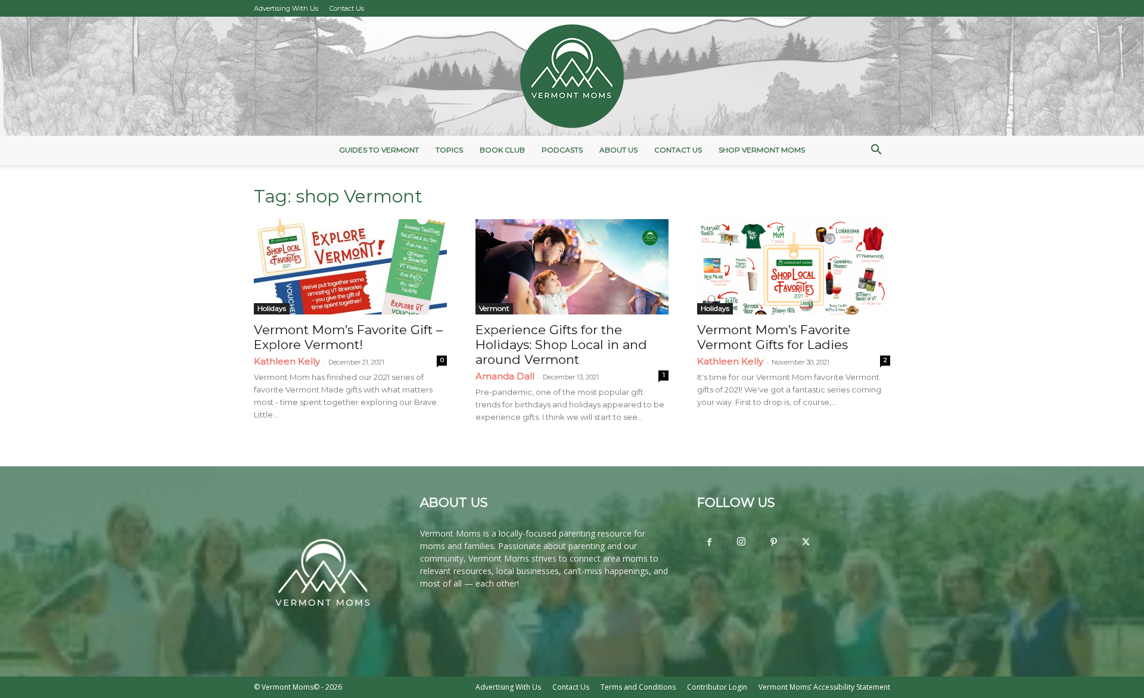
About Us (618, 149)
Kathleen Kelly (287, 361)
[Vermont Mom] (572, 76)
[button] (876, 151)
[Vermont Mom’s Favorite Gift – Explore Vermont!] (350, 266)
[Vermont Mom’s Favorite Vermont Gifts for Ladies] (793, 266)
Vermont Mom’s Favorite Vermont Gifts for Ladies (773, 337)
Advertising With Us (286, 8)
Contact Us (346, 8)
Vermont (494, 308)
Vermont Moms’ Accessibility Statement (824, 687)
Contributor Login (717, 687)
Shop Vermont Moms (762, 149)
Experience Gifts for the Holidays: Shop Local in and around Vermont (561, 344)
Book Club (502, 149)
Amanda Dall (504, 376)
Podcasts (562, 149)
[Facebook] (709, 542)
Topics (449, 149)
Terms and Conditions (638, 687)
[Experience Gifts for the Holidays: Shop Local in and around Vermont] (572, 266)
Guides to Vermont (379, 149)
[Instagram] (741, 542)
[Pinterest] (773, 542)
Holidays (271, 308)
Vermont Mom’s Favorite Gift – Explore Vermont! (348, 337)
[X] (805, 542)
